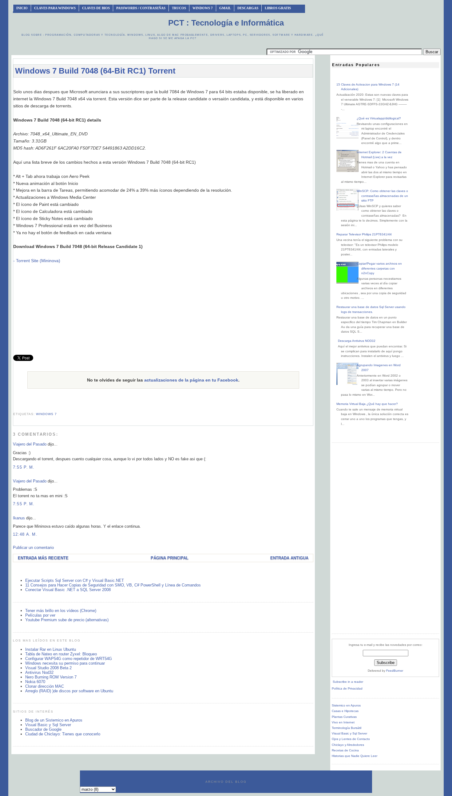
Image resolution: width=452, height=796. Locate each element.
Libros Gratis (278, 8)
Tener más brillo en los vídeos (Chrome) (60, 610)
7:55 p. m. (24, 467)
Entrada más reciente (43, 558)
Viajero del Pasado (29, 444)
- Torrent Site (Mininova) (36, 260)
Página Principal (169, 558)
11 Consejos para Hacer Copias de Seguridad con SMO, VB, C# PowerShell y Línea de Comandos (113, 585)
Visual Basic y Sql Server (48, 724)
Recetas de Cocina (345, 750)
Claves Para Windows (55, 8)
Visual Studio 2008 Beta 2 (48, 668)
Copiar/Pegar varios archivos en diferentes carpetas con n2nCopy (379, 268)
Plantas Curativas (344, 716)
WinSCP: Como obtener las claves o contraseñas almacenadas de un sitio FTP (382, 195)
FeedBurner (394, 670)
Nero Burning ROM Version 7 (51, 677)
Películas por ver (40, 615)
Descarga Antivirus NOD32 (356, 340)
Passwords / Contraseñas (140, 8)
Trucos (179, 8)
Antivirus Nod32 (39, 672)
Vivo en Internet (343, 722)
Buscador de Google (43, 729)
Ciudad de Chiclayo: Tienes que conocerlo (62, 734)
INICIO (22, 8)
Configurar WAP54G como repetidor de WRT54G (68, 658)
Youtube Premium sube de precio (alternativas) (67, 620)
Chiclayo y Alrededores (348, 744)
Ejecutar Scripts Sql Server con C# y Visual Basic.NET (74, 580)
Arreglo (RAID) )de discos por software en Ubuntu (69, 691)
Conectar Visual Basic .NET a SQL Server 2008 (68, 589)
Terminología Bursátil (346, 728)
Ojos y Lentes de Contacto (351, 739)
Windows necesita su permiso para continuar (65, 663)
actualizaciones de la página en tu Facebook (191, 380)
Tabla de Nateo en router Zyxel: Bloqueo (61, 654)
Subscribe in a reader (348, 681)
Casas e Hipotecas (345, 711)
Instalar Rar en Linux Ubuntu (50, 649)
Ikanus (19, 518)
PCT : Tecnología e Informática (226, 22)
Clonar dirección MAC (44, 686)
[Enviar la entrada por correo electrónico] (13, 406)
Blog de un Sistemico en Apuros (53, 720)
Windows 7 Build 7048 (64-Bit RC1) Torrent (95, 70)
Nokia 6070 (35, 681)
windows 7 (46, 414)
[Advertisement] (163, 85)
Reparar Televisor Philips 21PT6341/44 (364, 234)
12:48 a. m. (25, 534)
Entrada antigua (289, 558)
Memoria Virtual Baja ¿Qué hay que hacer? (367, 404)
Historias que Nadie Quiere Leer (354, 756)
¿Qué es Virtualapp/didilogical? (379, 118)
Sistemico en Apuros (346, 705)
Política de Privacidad (347, 688)
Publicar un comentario (33, 547)
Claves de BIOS (96, 8)
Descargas (247, 8)
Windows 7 (202, 8)
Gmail (225, 8)
